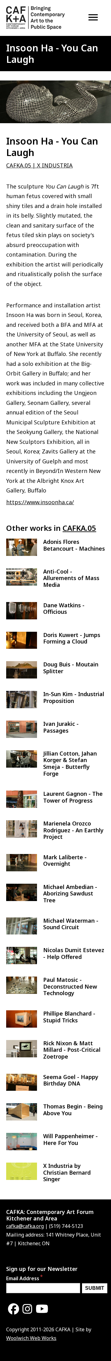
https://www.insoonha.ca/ (40, 502)
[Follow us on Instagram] (27, 1309)
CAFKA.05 (79, 528)
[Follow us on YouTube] (42, 1309)
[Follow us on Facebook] (13, 1309)
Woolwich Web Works (31, 1338)
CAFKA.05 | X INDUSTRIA (39, 165)
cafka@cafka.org (25, 1226)
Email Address (22, 1278)
